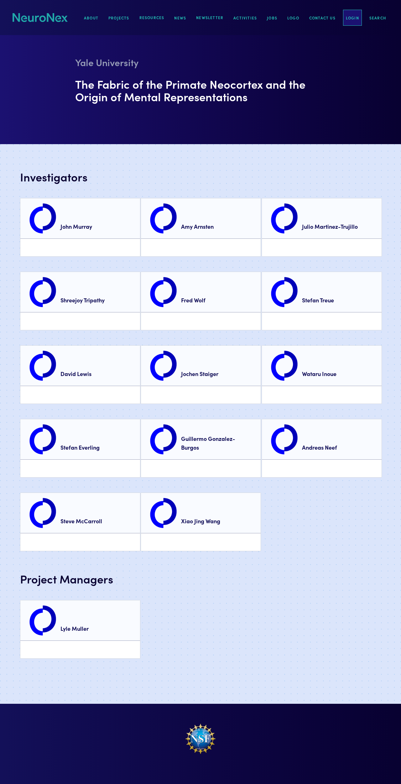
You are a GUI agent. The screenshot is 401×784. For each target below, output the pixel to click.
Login (352, 17)
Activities (245, 17)
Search (377, 17)
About (91, 17)
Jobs (272, 17)
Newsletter (209, 17)
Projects (118, 17)
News (180, 17)
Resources (151, 17)
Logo (293, 17)
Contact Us (322, 17)
